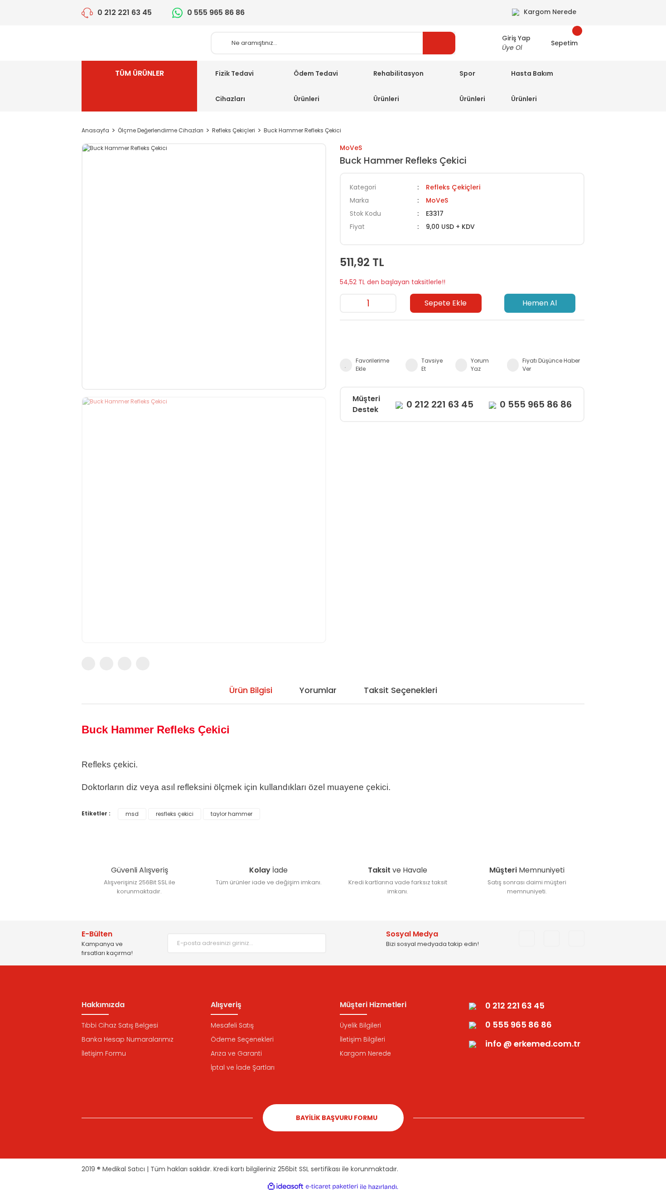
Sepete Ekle (446, 303)
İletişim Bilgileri (362, 1039)
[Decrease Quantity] (347, 303)
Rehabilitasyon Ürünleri (398, 86)
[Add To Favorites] (368, 365)
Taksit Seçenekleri (400, 690)
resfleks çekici (174, 814)
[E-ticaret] (331, 1187)
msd (132, 814)
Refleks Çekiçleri (453, 187)
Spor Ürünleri (472, 86)
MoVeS (351, 147)
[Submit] (312, 943)
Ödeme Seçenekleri (242, 1039)
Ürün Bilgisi (250, 690)
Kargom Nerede (365, 1053)
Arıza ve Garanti (236, 1053)
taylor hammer (231, 814)
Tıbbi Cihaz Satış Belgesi (120, 1025)
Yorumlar (318, 690)
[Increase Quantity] (389, 303)
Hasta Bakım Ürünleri (532, 86)
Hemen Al (539, 303)
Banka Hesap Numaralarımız (128, 1039)
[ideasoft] (285, 1187)
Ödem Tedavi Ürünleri (316, 86)
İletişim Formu (104, 1053)
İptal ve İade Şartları (243, 1067)
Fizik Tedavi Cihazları (234, 86)
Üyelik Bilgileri (360, 1025)
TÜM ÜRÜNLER (139, 73)
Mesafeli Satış (232, 1025)
